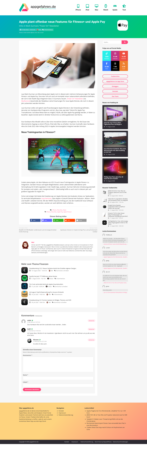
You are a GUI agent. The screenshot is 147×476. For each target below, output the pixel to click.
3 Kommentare (48, 30)
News (64, 210)
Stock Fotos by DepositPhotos (103, 442)
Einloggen (115, 86)
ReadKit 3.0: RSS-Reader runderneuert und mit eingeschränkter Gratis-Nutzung (38, 231)
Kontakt (115, 91)
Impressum (62, 413)
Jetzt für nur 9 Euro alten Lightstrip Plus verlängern (113, 123)
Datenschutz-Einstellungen (120, 442)
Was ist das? (40, 32)
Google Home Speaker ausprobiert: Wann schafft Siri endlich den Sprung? (116, 207)
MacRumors (25, 101)
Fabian (51, 278)
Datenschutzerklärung (66, 415)
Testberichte (115, 76)
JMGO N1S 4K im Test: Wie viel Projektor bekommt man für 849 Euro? (117, 192)
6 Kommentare (60, 278)
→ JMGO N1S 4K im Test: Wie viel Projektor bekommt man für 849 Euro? (115, 282)
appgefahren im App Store (115, 81)
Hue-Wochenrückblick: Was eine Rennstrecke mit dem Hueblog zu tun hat (115, 150)
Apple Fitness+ (67, 212)
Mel (40, 30)
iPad (58, 210)
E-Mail (25, 382)
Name (25, 375)
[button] (35, 220)
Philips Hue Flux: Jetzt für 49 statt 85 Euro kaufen (113, 177)
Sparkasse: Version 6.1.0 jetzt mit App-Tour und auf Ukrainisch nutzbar (78, 231)
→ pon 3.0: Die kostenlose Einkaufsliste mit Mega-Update (115, 292)
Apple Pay (60, 212)
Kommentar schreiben (62, 271)
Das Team (115, 96)
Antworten (91, 320)
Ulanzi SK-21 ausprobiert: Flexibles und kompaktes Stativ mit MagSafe (118, 199)
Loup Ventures (46, 198)
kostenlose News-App (26, 421)
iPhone (54, 210)
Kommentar (27, 355)
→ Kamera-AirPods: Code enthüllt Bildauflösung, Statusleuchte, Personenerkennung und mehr (115, 244)
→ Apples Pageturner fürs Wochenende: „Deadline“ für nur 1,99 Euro (115, 257)
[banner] (37, 7)
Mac (61, 210)
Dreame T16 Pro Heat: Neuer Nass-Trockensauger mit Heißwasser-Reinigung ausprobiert (118, 215)
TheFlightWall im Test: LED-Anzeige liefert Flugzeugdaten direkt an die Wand (118, 222)
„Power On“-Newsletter (75, 99)
